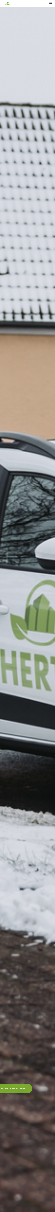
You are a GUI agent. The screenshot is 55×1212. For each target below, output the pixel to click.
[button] (50, 3)
